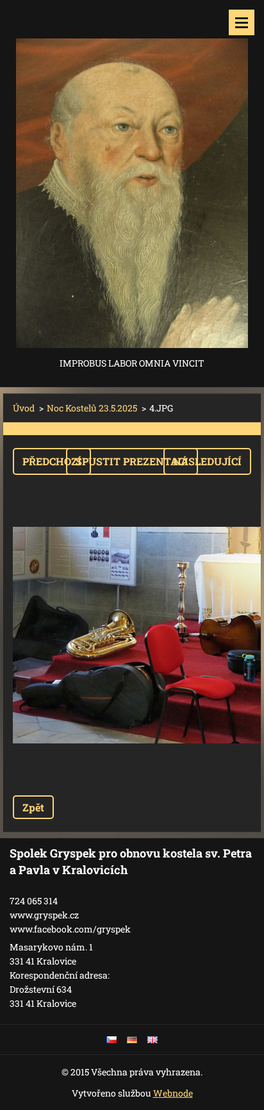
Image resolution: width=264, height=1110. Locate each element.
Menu (241, 22)
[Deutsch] (132, 1039)
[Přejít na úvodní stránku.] (132, 177)
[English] (152, 1039)
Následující (207, 461)
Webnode (173, 1093)
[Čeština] (111, 1039)
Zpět (33, 807)
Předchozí (51, 461)
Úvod (24, 408)
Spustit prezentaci (132, 461)
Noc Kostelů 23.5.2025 (92, 408)
